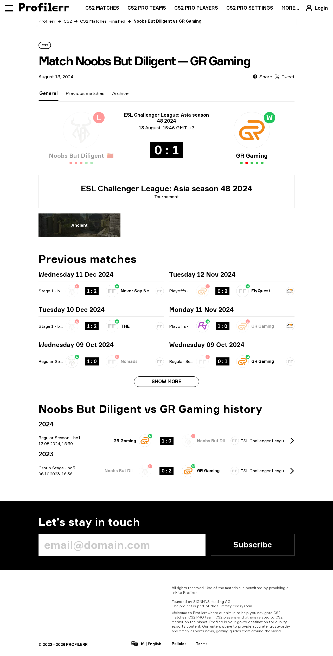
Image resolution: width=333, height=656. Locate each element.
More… (290, 8)
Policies (179, 643)
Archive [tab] (120, 93)
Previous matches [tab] (85, 93)
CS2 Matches (102, 8)
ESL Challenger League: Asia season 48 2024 (166, 188)
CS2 (68, 21)
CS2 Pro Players (196, 8)
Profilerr (47, 21)
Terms (202, 643)
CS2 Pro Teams (146, 8)
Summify (224, 606)
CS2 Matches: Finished (102, 21)
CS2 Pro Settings (249, 8)
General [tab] (48, 93)
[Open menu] (9, 8)
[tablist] (84, 93)
